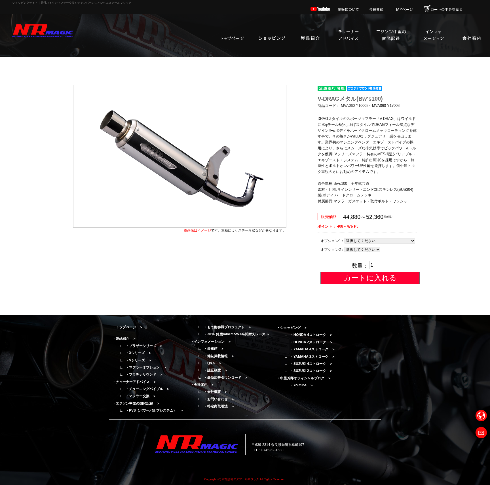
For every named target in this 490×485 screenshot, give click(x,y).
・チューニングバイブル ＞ (148, 389)
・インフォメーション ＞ (211, 342)
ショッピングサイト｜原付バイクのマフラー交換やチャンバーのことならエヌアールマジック (71, 2)
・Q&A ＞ (213, 363)
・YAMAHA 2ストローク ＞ (312, 357)
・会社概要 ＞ (216, 392)
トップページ (232, 35)
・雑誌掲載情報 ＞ (219, 356)
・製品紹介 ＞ (124, 338)
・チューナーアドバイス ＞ (134, 382)
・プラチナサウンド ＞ (144, 374)
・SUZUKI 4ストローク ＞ (311, 364)
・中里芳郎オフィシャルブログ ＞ (304, 378)
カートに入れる (370, 278)
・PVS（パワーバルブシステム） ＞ (154, 410)
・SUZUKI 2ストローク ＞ (311, 371)
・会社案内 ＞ (202, 385)
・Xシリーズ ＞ (139, 353)
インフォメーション (433, 35)
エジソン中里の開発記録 (390, 35)
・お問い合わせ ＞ (219, 399)
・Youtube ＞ (301, 385)
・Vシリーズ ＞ (139, 360)
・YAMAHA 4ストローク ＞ (312, 349)
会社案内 (471, 35)
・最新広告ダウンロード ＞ (226, 378)
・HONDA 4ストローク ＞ (311, 335)
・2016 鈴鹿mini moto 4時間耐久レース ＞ (237, 334)
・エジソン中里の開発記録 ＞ (136, 403)
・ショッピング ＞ (292, 328)
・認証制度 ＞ (216, 370)
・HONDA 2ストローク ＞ (311, 342)
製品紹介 (310, 35)
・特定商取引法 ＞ (219, 406)
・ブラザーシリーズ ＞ (144, 346)
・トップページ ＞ (127, 327)
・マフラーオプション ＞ (146, 367)
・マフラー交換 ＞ (141, 396)
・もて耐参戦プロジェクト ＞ (228, 327)
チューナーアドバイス (348, 35)
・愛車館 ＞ (214, 349)
